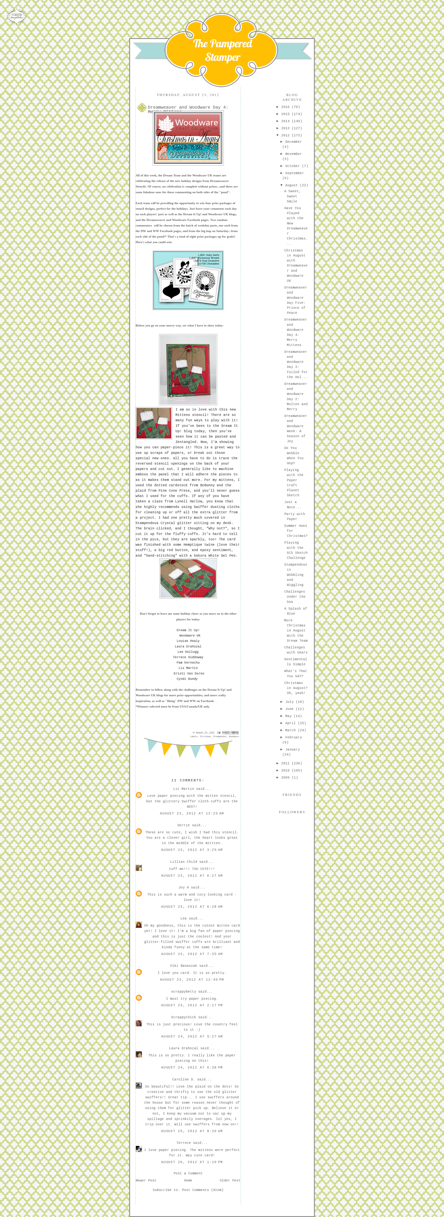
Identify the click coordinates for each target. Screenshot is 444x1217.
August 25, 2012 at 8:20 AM (192, 1131)
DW (143, 231)
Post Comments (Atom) (203, 1190)
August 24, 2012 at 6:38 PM (192, 1068)
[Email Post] (219, 732)
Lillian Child (183, 862)
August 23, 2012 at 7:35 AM (192, 954)
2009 (286, 778)
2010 (286, 771)
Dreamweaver (156, 220)
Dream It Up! (192, 214)
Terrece (183, 1143)
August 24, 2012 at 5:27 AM (192, 1037)
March (291, 730)
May (289, 716)
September (294, 173)
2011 (286, 763)
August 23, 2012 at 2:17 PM (192, 1005)
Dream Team (172, 175)
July (290, 702)
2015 (286, 114)
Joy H (183, 887)
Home (188, 1181)
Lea (184, 919)
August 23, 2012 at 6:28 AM (192, 907)
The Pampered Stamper (222, 50)
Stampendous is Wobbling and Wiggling (295, 575)
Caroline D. (183, 1079)
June (290, 709)
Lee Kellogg (188, 652)
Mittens (183, 415)
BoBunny (207, 485)
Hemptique (192, 545)
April (291, 723)
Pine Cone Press (174, 491)
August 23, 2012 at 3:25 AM (192, 850)
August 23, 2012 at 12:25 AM (192, 813)
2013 (286, 128)
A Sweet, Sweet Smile (292, 196)
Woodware (179, 220)
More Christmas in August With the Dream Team (296, 631)
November (293, 154)
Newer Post (146, 1181)
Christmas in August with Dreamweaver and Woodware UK (296, 266)
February (293, 737)
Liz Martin (188, 668)
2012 (286, 135)
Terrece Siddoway (188, 657)
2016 (286, 107)
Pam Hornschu (188, 662)
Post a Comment (188, 1173)
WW (156, 231)
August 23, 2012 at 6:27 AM (192, 876)
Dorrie (183, 825)
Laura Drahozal (188, 646)
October (293, 166)
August (292, 185)
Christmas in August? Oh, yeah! (296, 688)
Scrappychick (183, 1017)
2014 (286, 121)
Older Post (230, 1181)
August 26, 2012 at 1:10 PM (192, 1162)
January (292, 750)
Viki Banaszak (183, 966)
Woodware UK (202, 175)
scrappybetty (183, 992)
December (293, 142)
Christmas (205, 736)
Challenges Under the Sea (295, 597)
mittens (226, 480)
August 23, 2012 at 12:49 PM (192, 980)
